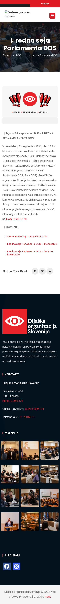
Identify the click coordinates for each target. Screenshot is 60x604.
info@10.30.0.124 (16, 219)
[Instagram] (16, 566)
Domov (6, 55)
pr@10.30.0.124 (34, 409)
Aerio (48, 597)
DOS (18, 55)
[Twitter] (42, 271)
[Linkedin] (49, 271)
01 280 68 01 (27, 417)
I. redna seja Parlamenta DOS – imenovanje (32, 244)
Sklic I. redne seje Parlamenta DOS (27, 236)
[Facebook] (35, 271)
